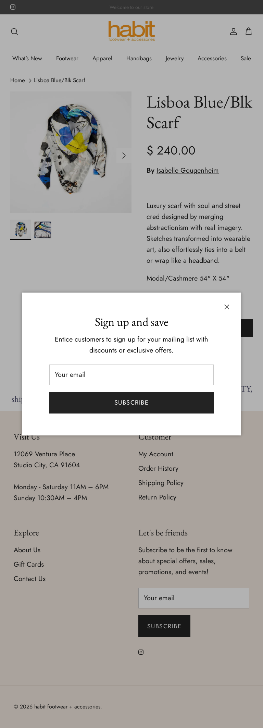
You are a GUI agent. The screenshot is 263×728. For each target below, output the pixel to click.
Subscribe (131, 402)
